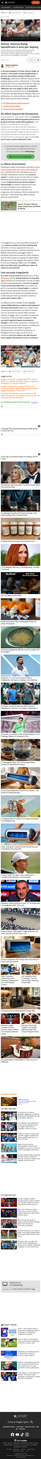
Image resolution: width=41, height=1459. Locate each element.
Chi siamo (9, 1449)
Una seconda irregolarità (13, 109)
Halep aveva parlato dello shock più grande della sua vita (20, 169)
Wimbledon (5, 278)
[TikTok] (22, 1436)
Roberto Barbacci (12, 65)
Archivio (22, 1429)
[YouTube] (17, 1436)
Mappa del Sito (30, 1427)
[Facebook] (12, 1436)
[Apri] (2, 2)
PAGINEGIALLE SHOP (27, 1443)
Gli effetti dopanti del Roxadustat (16, 103)
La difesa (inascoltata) (11, 106)
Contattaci (20, 1427)
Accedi (35, 2)
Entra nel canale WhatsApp (21, 157)
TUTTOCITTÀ (16, 1444)
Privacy (23, 1449)
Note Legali (16, 1449)
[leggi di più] (38, 66)
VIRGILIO (9, 1443)
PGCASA (36, 1443)
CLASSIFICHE (18, 7)
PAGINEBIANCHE (8, 1444)
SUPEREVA (24, 1446)
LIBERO (5, 1443)
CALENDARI (6, 7)
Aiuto (27, 1451)
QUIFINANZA (34, 1444)
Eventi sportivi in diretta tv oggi (23, 1289)
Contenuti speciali (9, 1427)
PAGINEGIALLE (17, 1443)
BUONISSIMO (17, 1446)
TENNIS (7, 17)
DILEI (22, 1444)
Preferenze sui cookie (18, 1451)
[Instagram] (27, 1436)
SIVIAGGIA (27, 1444)
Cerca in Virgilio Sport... (19, 1422)
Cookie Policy (31, 1449)
